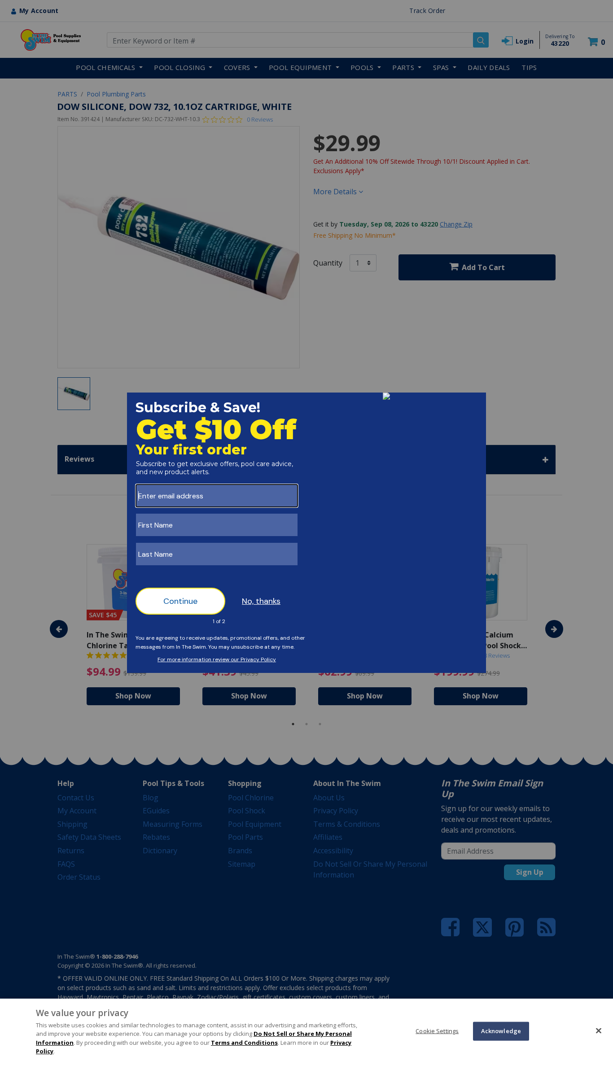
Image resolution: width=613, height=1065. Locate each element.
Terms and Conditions (244, 1043)
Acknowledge (501, 1031)
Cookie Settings (437, 1031)
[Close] (599, 1030)
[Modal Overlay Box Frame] (306, 533)
